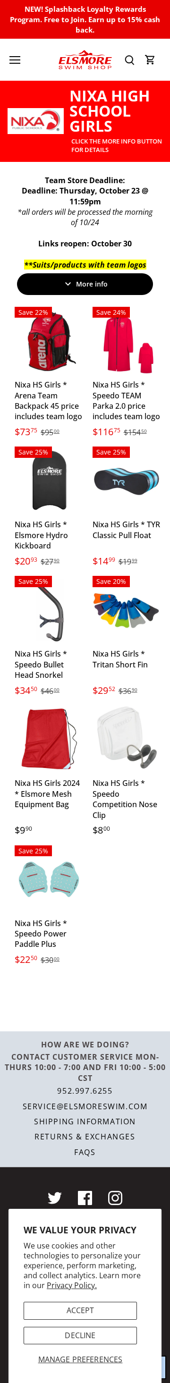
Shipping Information (85, 1121)
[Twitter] (55, 1198)
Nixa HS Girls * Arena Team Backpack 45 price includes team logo (48, 400)
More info (92, 283)
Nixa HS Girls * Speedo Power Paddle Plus (41, 934)
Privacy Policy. (72, 1285)
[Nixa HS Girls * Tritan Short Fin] (127, 610)
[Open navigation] (14, 60)
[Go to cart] (150, 60)
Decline (80, 1335)
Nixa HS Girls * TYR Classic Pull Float (126, 529)
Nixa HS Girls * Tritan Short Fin (120, 659)
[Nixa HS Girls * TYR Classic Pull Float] (127, 481)
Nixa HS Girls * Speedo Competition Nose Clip (125, 799)
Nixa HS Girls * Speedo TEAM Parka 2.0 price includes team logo (126, 400)
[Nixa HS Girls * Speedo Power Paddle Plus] (49, 879)
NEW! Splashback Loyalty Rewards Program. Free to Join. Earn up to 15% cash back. (85, 19)
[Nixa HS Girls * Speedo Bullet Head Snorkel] (49, 610)
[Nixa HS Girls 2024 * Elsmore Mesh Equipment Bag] (49, 739)
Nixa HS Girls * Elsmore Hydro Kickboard (41, 535)
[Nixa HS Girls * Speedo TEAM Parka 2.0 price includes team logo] (127, 341)
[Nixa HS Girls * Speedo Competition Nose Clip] (127, 739)
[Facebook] (85, 1198)
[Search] (129, 60)
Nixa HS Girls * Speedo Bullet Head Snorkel (41, 664)
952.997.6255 (84, 1091)
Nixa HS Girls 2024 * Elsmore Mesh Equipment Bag (47, 794)
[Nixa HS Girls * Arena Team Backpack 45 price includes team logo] (49, 341)
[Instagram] (115, 1198)
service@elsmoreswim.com (85, 1106)
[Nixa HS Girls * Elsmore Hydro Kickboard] (49, 481)
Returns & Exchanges (84, 1136)
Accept (80, 1310)
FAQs (84, 1152)
